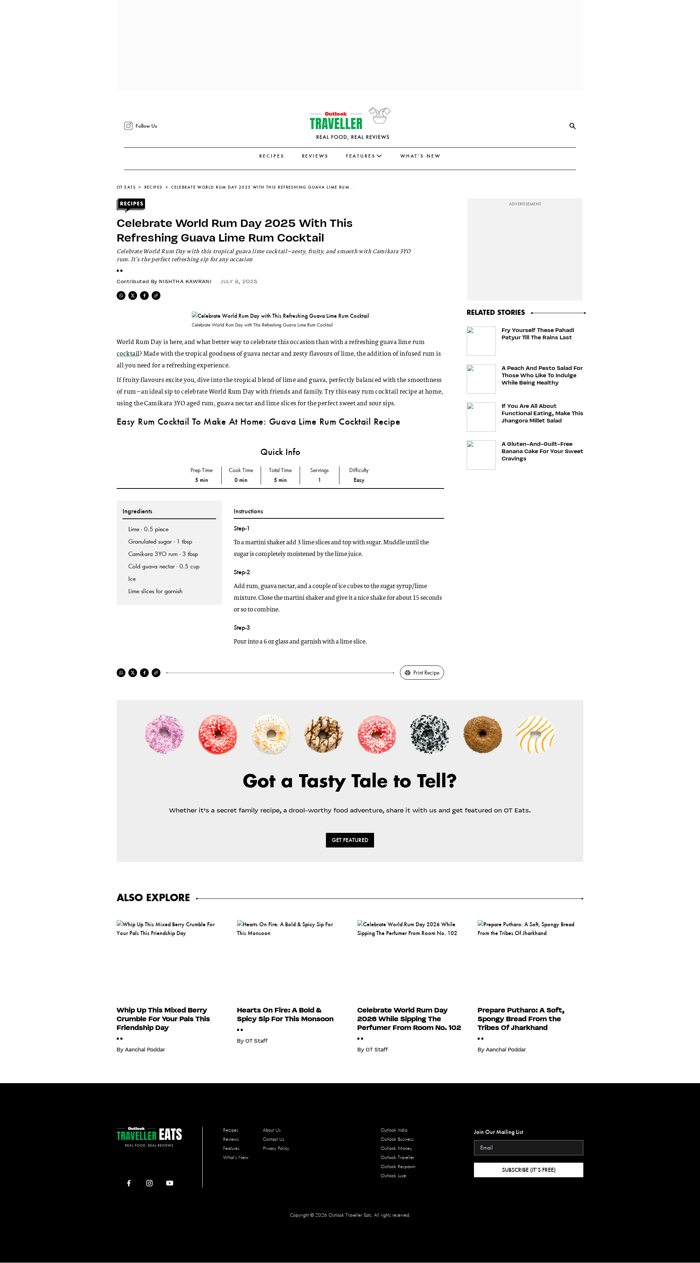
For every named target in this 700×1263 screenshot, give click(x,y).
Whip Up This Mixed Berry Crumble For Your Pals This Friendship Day (163, 1018)
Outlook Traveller (398, 1157)
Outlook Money (396, 1148)
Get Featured (350, 840)
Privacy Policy (276, 1148)
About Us (272, 1130)
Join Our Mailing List (498, 1131)
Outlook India (394, 1130)
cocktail (128, 354)
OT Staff (256, 1040)
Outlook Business (397, 1139)
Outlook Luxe (393, 1176)
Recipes (271, 156)
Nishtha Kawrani (185, 281)
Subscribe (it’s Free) (529, 1169)
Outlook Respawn (398, 1166)
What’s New (420, 156)
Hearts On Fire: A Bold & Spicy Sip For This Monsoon (285, 1014)
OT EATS (126, 187)
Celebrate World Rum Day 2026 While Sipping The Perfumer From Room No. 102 (409, 1018)
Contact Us (273, 1139)
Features (361, 156)
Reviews (315, 156)
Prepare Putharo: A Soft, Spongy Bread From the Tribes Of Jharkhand (521, 1018)
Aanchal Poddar (145, 1049)
